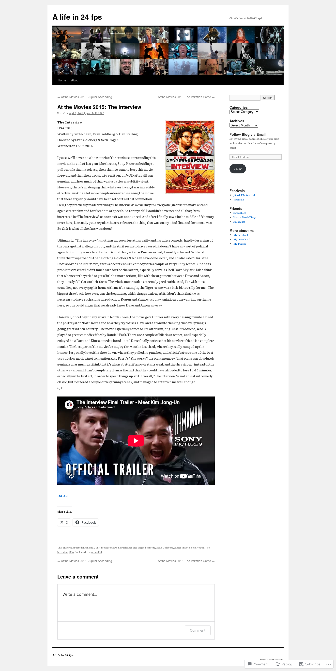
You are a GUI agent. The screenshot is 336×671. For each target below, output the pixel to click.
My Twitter (239, 243)
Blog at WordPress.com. (271, 659)
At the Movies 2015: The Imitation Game (186, 97)
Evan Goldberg (164, 547)
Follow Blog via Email (247, 134)
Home (62, 80)
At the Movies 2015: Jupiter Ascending (84, 97)
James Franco (182, 547)
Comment (197, 630)
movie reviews (109, 547)
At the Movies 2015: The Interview (99, 106)
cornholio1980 (95, 113)
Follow (238, 168)
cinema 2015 (92, 547)
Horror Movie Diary (244, 217)
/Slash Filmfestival (244, 195)
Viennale (238, 199)
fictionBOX (239, 212)
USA (71, 552)
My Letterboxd (241, 239)
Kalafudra (239, 221)
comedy (150, 547)
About (75, 80)
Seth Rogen (197, 547)
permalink (96, 552)
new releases (125, 547)
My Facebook (240, 235)
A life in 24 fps (77, 16)
